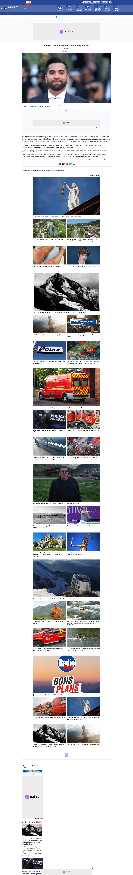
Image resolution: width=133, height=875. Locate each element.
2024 (44, 170)
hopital (27, 170)
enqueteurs (61, 170)
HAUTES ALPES (51, 17)
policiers (40, 170)
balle (53, 170)
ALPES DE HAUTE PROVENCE (64, 17)
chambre (56, 170)
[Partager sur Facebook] (59, 164)
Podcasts (67, 13)
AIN (39, 17)
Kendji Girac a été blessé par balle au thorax (65, 136)
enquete (31, 170)
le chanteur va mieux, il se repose (50, 139)
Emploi (126, 13)
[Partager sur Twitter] (63, 164)
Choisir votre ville (107, 17)
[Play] (2, 8)
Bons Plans (22, 13)
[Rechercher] (110, 2)
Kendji (23, 154)
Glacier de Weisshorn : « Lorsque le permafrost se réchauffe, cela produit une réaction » (32, 841)
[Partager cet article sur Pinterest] (66, 164)
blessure (35, 170)
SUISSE (44, 17)
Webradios (51, 13)
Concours (82, 13)
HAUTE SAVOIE (26, 17)
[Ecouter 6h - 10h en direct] (32, 771)
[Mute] (25, 8)
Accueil (7, 13)
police (23, 170)
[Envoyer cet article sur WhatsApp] (70, 164)
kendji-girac (48, 170)
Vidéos (97, 13)
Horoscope (111, 13)
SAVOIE (34, 17)
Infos (37, 13)
